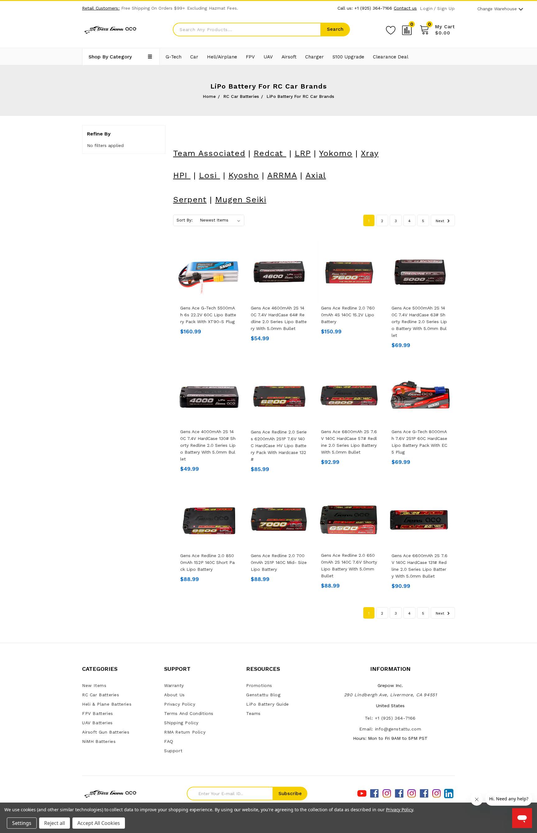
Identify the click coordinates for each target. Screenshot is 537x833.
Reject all (54, 823)
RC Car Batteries (100, 694)
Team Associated (209, 153)
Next (440, 221)
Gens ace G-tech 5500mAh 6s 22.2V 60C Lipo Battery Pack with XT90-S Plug (208, 314)
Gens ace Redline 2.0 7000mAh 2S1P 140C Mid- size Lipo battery (279, 562)
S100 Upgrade (348, 57)
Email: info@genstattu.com (390, 728)
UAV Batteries (97, 722)
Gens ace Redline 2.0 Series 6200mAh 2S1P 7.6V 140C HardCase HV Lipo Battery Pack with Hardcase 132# (279, 445)
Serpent (190, 199)
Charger (314, 57)
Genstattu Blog (263, 694)
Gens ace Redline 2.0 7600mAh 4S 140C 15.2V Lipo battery (348, 314)
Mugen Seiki (240, 199)
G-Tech (173, 57)
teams (253, 713)
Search (335, 29)
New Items (94, 685)
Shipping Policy (181, 722)
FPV (250, 57)
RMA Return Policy (184, 732)
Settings (21, 823)
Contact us (405, 8)
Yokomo (335, 153)
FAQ (168, 741)
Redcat (270, 153)
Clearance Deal (390, 57)
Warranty (174, 685)
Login (426, 8)
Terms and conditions (188, 713)
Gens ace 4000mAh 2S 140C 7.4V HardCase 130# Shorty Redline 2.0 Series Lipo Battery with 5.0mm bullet (208, 445)
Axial (315, 175)
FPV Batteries (97, 713)
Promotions (259, 685)
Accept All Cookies (98, 823)
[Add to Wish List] (390, 29)
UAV (268, 57)
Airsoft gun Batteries (106, 732)
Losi (209, 175)
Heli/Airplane (222, 57)
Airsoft (289, 57)
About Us (174, 694)
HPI (181, 175)
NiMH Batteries (99, 741)
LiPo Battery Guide (267, 704)
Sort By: (185, 220)
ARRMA (282, 175)
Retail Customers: (101, 8)
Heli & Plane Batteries (106, 704)
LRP (303, 153)
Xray (370, 153)
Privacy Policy (179, 704)
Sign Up (446, 8)
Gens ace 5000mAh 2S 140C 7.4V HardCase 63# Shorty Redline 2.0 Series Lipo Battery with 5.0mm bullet (419, 321)
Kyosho (243, 175)
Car (194, 57)
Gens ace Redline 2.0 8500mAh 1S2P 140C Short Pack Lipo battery (207, 562)
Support (173, 750)
